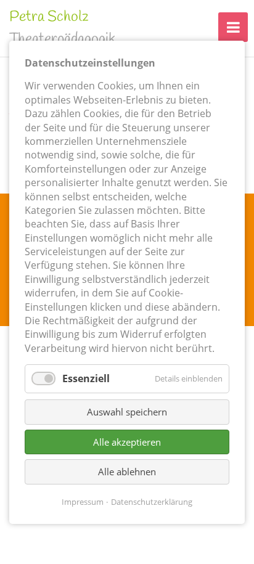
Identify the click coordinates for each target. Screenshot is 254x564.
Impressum (83, 501)
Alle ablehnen (127, 471)
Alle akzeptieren (127, 441)
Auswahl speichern (127, 412)
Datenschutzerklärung (151, 501)
